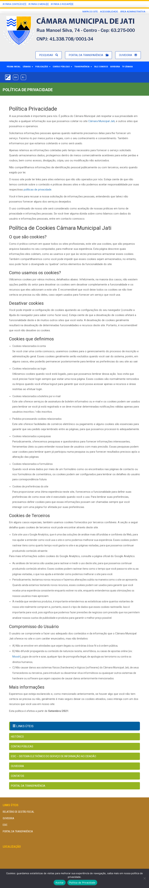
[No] (144, 878)
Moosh (16, 656)
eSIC (5, 824)
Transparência (82, 66)
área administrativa (132, 11)
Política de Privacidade (82, 882)
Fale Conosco (101, 66)
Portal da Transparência (86, 55)
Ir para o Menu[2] (39, 4)
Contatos (17, 775)
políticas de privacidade (37, 189)
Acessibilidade (109, 11)
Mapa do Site (90, 11)
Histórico (17, 736)
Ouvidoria (126, 55)
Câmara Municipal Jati (101, 121)
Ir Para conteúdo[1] (14, 4)
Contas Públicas (61, 66)
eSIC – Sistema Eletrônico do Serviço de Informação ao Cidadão (53, 756)
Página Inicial (14, 66)
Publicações (42, 66)
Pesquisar (46, 55)
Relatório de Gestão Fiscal (18, 811)
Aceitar (59, 882)
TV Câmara (127, 66)
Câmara (27, 66)
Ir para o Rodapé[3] (62, 4)
